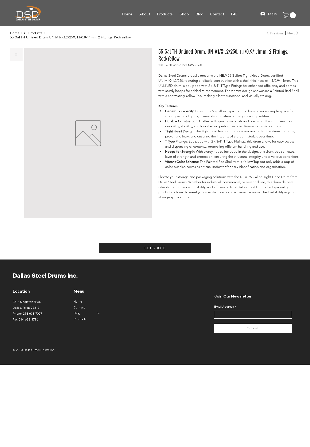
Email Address (225, 306)
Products (80, 319)
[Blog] (99, 313)
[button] (290, 15)
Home (78, 301)
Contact (79, 307)
